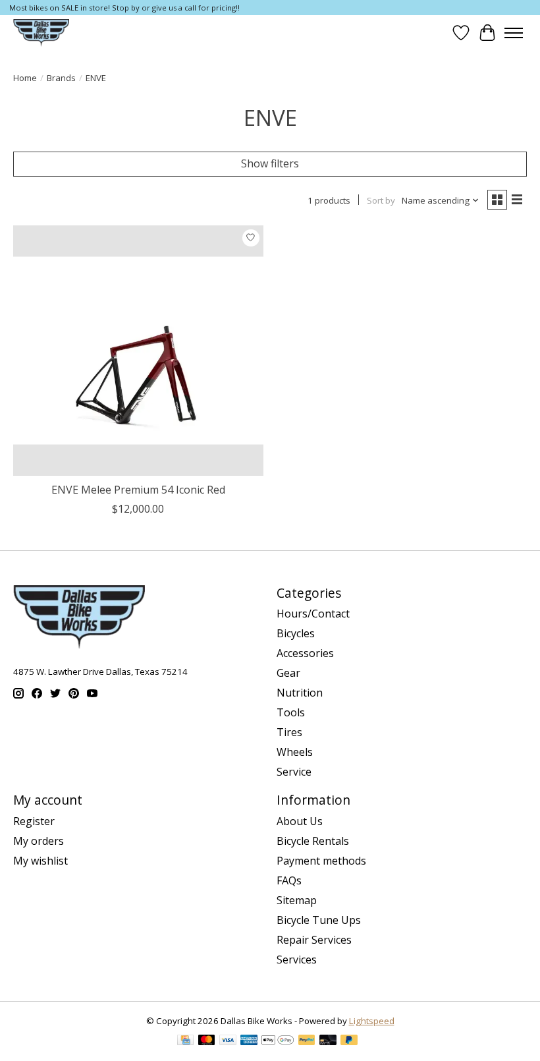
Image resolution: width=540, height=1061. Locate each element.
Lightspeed (371, 1021)
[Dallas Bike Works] (41, 32)
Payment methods (321, 860)
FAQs (289, 880)
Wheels (295, 752)
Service (294, 771)
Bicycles (296, 633)
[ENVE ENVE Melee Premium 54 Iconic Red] (138, 350)
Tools (291, 712)
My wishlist (40, 860)
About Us (300, 821)
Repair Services (314, 939)
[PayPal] (306, 1041)
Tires (289, 732)
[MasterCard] (206, 1041)
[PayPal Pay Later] (349, 1041)
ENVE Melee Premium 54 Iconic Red (138, 489)
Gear (288, 673)
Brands (61, 78)
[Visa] (227, 1041)
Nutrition (300, 692)
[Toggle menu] (513, 33)
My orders (38, 841)
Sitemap (297, 900)
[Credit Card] (185, 1041)
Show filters (270, 163)
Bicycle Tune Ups (319, 920)
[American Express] (248, 1041)
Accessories (305, 653)
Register (34, 821)
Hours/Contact (313, 613)
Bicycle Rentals (313, 841)
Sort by (381, 200)
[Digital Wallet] (277, 1041)
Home (25, 78)
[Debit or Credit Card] (328, 1041)
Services (297, 959)
